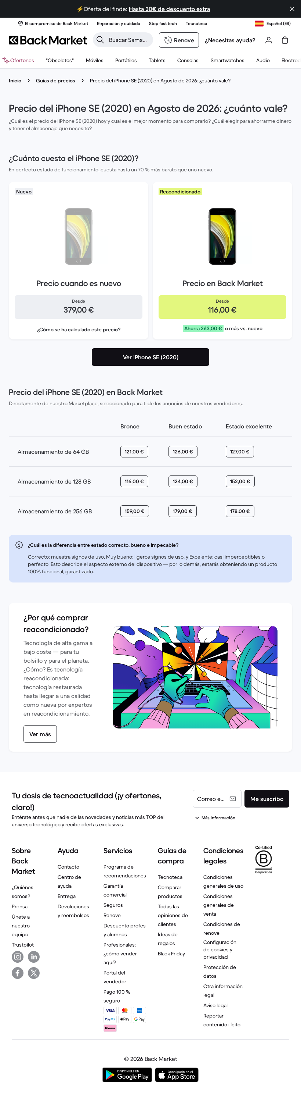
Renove (112, 915)
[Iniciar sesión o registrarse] (268, 40)
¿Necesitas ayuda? (230, 40)
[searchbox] (129, 39)
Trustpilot (23, 944)
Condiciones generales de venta (218, 905)
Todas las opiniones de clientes (173, 915)
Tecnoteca (170, 877)
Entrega (67, 896)
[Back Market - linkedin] (34, 957)
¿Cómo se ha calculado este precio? (78, 329)
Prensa (20, 906)
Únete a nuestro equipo (21, 925)
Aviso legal (215, 1005)
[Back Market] (48, 40)
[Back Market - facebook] (17, 973)
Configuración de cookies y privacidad (219, 949)
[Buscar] (100, 40)
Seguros (113, 905)
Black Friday (171, 953)
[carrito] (285, 40)
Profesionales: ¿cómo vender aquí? (120, 953)
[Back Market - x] (34, 973)
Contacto (68, 866)
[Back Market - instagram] (17, 957)
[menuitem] (95, 60)
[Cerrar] (292, 9)
